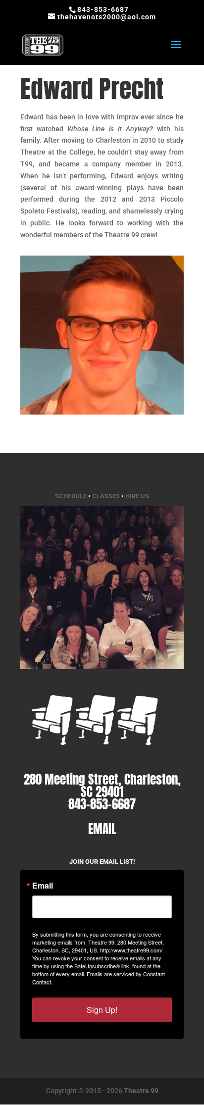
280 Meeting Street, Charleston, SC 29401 (102, 785)
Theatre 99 (141, 1091)
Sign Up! (102, 1009)
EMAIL (102, 829)
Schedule (71, 496)
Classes (106, 496)
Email (42, 886)
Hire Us (137, 496)
